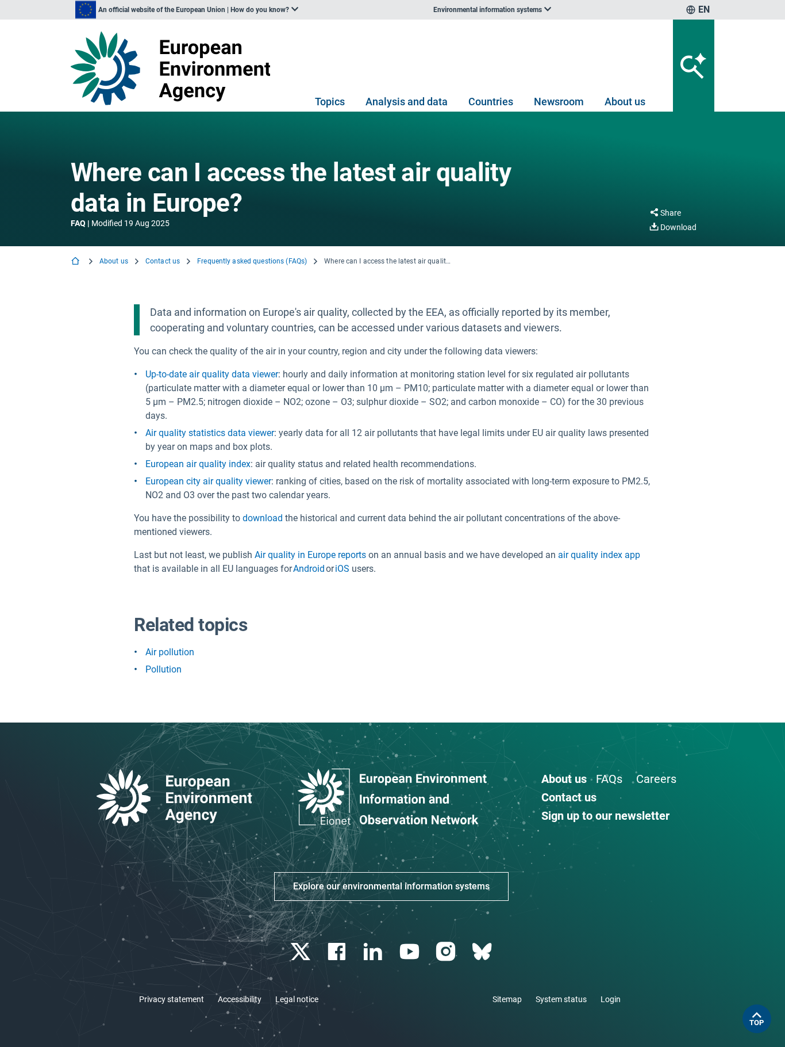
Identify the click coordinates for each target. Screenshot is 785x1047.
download (263, 518)
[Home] (76, 262)
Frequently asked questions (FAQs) (252, 261)
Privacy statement (171, 999)
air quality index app (599, 554)
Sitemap (507, 999)
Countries (490, 101)
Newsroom (559, 101)
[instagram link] (446, 952)
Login (611, 999)
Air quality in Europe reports (310, 554)
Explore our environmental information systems (391, 886)
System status (561, 999)
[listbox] (187, 10)
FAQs (609, 779)
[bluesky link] (483, 952)
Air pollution (169, 652)
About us (625, 101)
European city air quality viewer (208, 481)
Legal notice (296, 999)
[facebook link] (338, 952)
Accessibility (239, 999)
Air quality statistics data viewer (209, 432)
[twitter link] (301, 952)
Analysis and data (406, 101)
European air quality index (198, 463)
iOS (342, 568)
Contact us (162, 261)
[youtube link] (410, 952)
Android (309, 568)
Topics (330, 101)
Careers (656, 779)
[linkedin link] (374, 952)
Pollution (163, 669)
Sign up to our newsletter (605, 816)
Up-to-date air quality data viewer (211, 374)
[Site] (175, 68)
